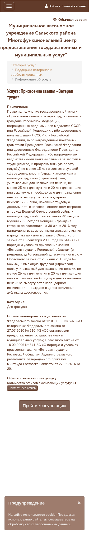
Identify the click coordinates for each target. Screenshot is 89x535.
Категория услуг (23, 65)
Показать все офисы (22, 388)
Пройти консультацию (44, 405)
